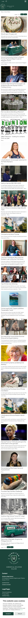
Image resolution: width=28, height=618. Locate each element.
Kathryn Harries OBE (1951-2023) (11, 183)
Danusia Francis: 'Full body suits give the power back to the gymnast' (13, 442)
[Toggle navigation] (25, 1)
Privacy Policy (5, 593)
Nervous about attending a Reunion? (12, 112)
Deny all (20, 613)
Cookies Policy (5, 595)
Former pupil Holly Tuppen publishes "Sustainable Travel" (12, 309)
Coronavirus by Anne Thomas (10, 234)
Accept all (8, 613)
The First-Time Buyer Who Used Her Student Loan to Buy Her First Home (12, 258)
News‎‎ (2, 11)
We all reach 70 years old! (9, 34)
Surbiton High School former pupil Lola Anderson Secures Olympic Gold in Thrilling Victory (13, 85)
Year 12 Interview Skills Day (9, 284)
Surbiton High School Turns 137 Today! (13, 516)
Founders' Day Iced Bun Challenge (11, 491)
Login (3, 1)
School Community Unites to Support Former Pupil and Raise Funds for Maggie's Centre (12, 58)
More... (17, 37)
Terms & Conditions (7, 592)
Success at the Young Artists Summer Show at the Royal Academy (12, 337)
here (21, 609)
